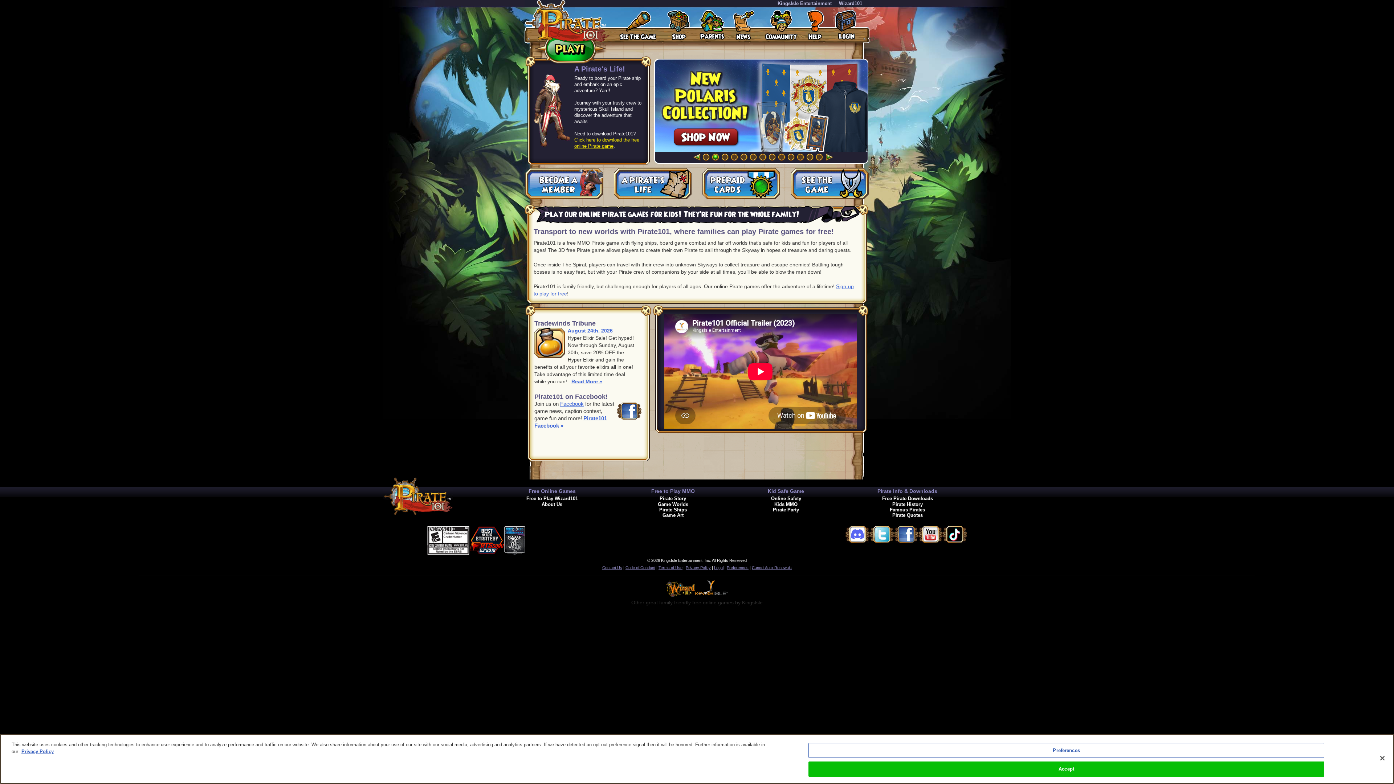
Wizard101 (850, 3)
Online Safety (786, 498)
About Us (552, 504)
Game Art (673, 515)
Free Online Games (552, 491)
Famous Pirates (907, 510)
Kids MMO (786, 504)
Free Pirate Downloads (907, 498)
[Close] (1382, 758)
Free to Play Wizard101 (552, 498)
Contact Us (612, 567)
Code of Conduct (640, 567)
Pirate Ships (673, 510)
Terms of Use (670, 567)
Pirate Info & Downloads (907, 491)
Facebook (572, 404)
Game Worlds (673, 504)
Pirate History (907, 504)
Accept (1066, 769)
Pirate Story (673, 498)
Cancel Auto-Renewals (772, 567)
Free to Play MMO (673, 491)
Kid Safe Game (786, 491)
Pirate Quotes (907, 515)
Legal (719, 567)
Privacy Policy (698, 567)
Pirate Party (786, 510)
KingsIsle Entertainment (805, 3)
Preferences (738, 567)
